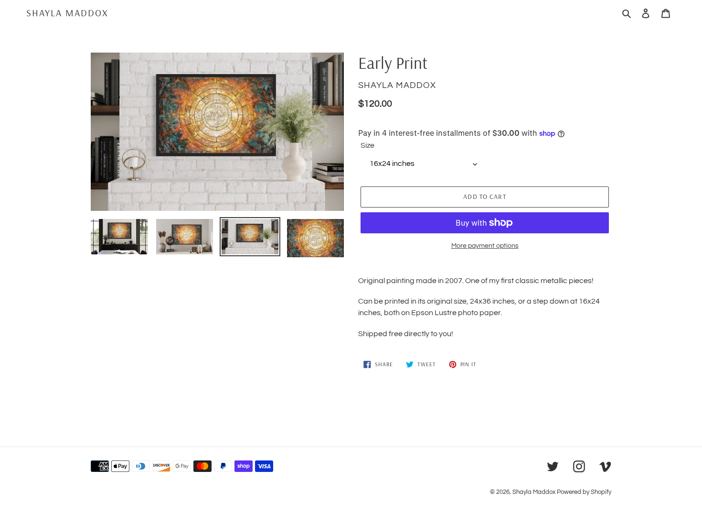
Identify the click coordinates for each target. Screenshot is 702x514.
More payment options (485, 245)
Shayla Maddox (67, 13)
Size (367, 145)
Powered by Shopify (584, 492)
